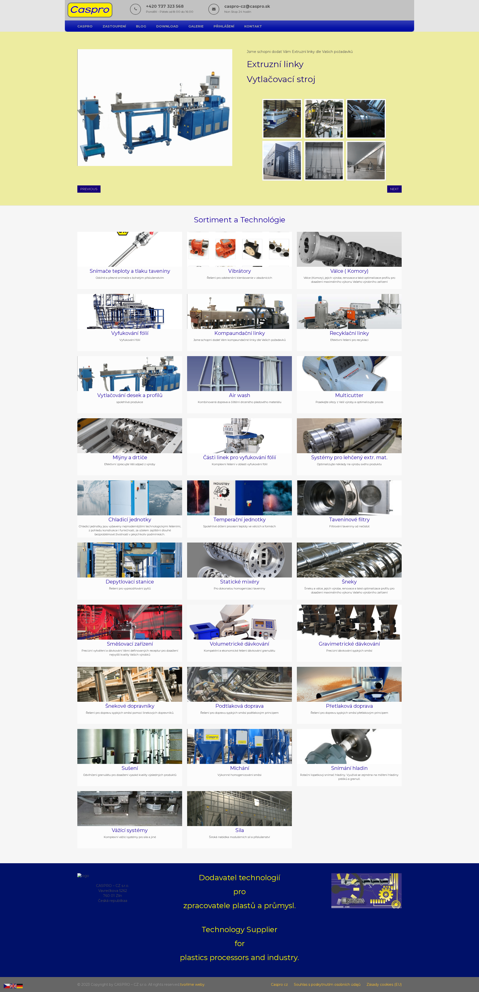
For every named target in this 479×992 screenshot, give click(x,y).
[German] (20, 986)
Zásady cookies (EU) (384, 984)
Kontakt (253, 26)
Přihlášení (224, 26)
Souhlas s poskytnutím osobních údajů (327, 984)
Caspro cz (279, 984)
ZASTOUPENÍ (114, 26)
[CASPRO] (90, 16)
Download (167, 26)
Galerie (196, 26)
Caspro (85, 26)
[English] (13, 986)
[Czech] (7, 986)
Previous (89, 189)
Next (394, 189)
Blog (141, 26)
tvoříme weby (192, 984)
